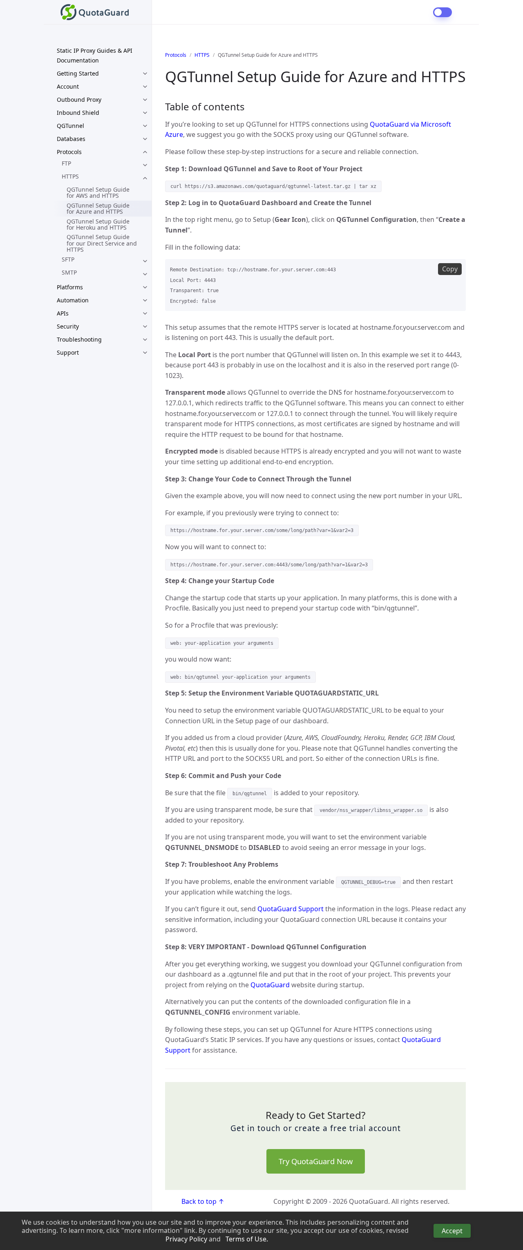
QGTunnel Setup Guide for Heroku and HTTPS (98, 224)
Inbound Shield (78, 112)
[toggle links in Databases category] (145, 138)
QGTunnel (70, 126)
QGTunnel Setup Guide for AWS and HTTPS (98, 192)
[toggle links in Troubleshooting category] (145, 339)
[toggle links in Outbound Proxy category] (145, 99)
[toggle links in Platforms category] (145, 287)
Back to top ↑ (202, 1201)
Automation (73, 300)
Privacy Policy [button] (186, 1239)
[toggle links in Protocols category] (145, 152)
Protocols (69, 152)
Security (68, 326)
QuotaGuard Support (290, 908)
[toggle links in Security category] (145, 326)
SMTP (69, 272)
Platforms (70, 287)
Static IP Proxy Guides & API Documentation (94, 55)
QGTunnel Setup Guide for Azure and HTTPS (98, 208)
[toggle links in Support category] (145, 352)
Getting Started (78, 73)
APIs (63, 313)
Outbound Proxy (79, 99)
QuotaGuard (270, 984)
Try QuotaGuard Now (316, 1161)
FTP (66, 163)
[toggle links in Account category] (145, 86)
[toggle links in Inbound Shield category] (145, 112)
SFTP (68, 259)
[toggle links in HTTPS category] (145, 178)
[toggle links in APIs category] (145, 313)
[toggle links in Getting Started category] (145, 73)
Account (68, 86)
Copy (450, 268)
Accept (452, 1230)
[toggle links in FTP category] (145, 165)
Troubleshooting (79, 339)
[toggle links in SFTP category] (145, 261)
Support (68, 352)
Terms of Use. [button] (247, 1239)
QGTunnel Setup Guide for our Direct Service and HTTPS (102, 243)
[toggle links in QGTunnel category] (145, 125)
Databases (71, 139)
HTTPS (70, 176)
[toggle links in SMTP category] (145, 274)
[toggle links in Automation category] (145, 300)
